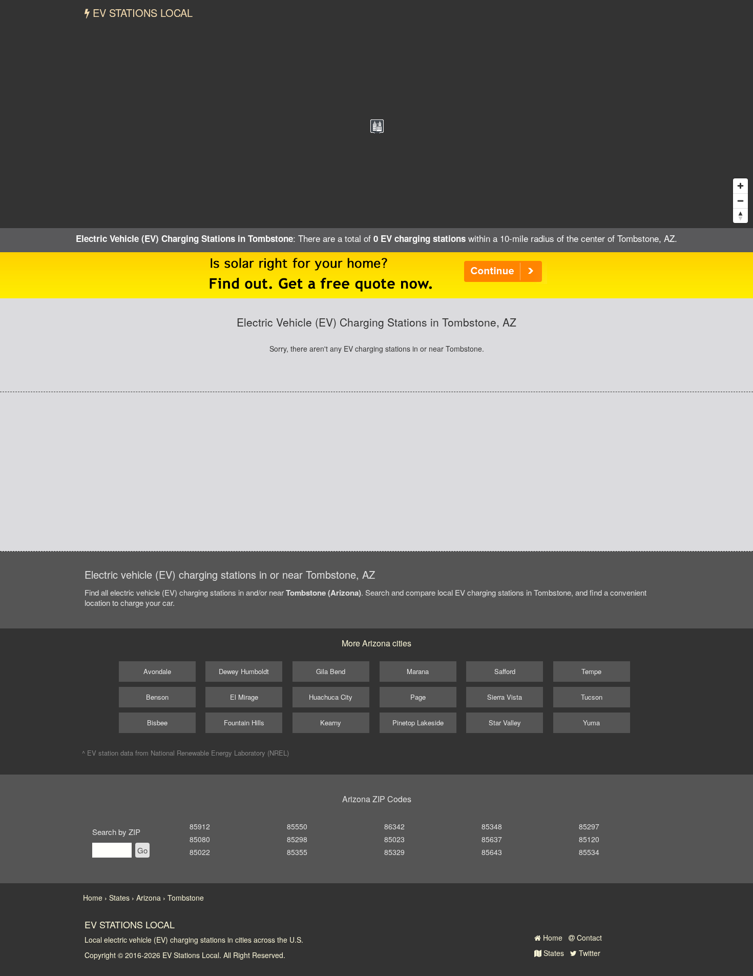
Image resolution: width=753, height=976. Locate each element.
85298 (297, 839)
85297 (589, 826)
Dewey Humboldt (244, 671)
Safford (504, 671)
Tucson (591, 697)
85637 (492, 839)
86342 (394, 826)
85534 (589, 852)
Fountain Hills (244, 722)
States (552, 953)
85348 (492, 826)
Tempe (591, 671)
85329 (394, 852)
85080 (200, 839)
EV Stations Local (141, 12)
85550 (297, 826)
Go (142, 850)
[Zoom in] (740, 185)
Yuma (591, 722)
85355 (297, 852)
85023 (394, 839)
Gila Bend (330, 671)
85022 (200, 852)
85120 (589, 839)
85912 (200, 826)
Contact (588, 937)
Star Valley (505, 722)
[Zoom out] (740, 200)
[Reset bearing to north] (740, 215)
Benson (157, 697)
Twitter (588, 953)
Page (418, 697)
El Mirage (244, 697)
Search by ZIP (116, 831)
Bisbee (157, 722)
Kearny (330, 722)
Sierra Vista (504, 697)
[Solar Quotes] (376, 274)
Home (551, 937)
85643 (492, 852)
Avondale (157, 671)
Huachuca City (330, 697)
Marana (418, 671)
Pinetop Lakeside (418, 722)
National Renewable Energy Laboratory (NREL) (220, 753)
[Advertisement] (376, 471)
